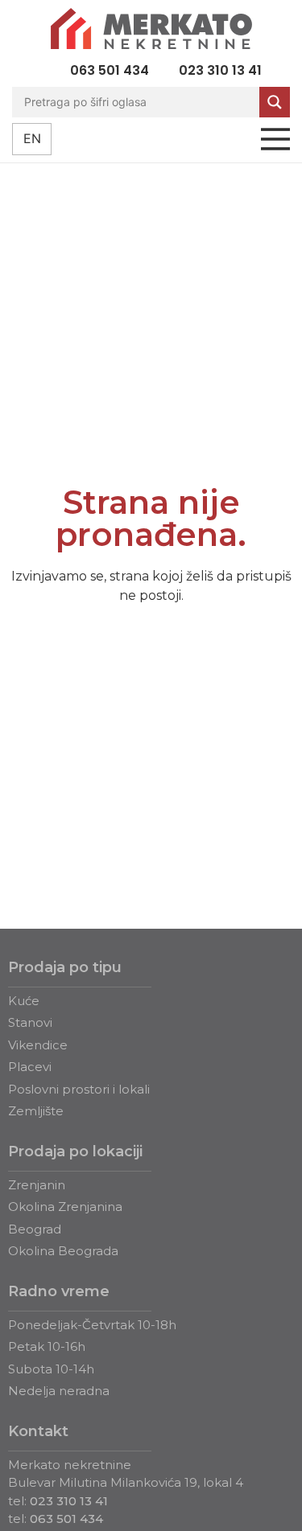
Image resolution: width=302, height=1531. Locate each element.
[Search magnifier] (274, 102)
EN (32, 138)
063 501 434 (66, 1518)
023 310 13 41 (69, 1500)
